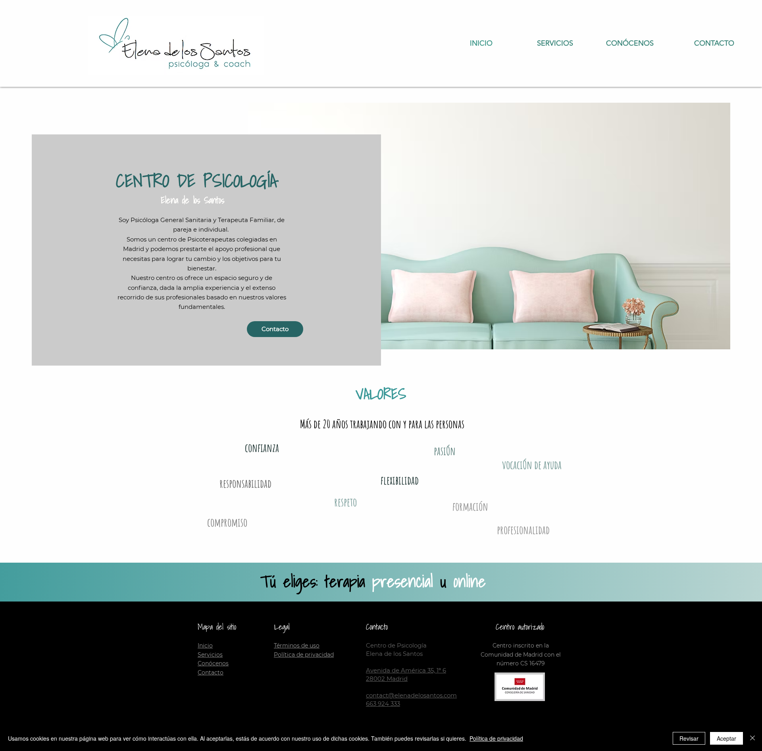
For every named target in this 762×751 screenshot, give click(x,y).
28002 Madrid (387, 678)
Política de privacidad (496, 738)
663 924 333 (383, 703)
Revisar (688, 738)
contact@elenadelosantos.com (411, 695)
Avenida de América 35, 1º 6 (406, 670)
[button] (617, 43)
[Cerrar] (752, 738)
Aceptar (726, 738)
